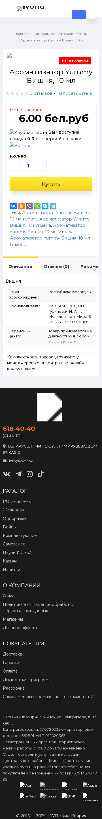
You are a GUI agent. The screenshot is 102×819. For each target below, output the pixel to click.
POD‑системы (17, 501)
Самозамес (14, 544)
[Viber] (29, 206)
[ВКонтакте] (13, 206)
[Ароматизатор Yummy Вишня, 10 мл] (51, 55)
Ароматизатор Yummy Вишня (55, 212)
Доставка (12, 654)
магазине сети (62, 341)
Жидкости (13, 510)
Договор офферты (21, 627)
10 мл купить (23, 219)
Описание (20, 266)
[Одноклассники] (21, 206)
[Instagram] (30, 474)
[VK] (6, 474)
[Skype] (45, 206)
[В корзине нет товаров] (91, 14)
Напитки (11, 569)
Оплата (10, 671)
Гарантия (12, 662)
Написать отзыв (74, 93)
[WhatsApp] (37, 206)
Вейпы (9, 527)
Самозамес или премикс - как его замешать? (48, 696)
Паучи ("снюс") (18, 552)
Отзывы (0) (56, 266)
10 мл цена (39, 225)
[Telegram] (53, 206)
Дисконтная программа (27, 679)
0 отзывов (41, 93)
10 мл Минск (59, 231)
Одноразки (14, 518)
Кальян (10, 561)
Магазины (13, 619)
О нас (8, 595)
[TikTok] (41, 474)
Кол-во (18, 156)
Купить (51, 184)
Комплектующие (20, 535)
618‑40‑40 (19, 429)
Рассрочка (14, 688)
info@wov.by (20, 461)
